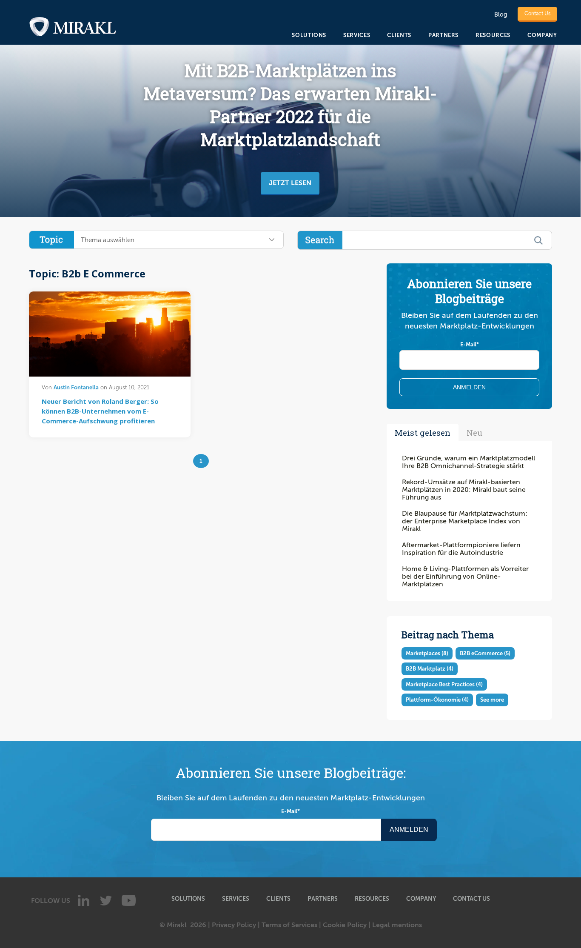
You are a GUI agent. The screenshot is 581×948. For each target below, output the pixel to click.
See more (492, 700)
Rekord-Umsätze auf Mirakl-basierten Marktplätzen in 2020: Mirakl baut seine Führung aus (464, 489)
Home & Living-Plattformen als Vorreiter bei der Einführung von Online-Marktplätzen (465, 576)
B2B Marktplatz (429, 668)
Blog (500, 14)
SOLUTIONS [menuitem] (309, 35)
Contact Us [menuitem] (471, 898)
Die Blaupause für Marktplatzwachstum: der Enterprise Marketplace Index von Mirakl (464, 521)
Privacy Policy (234, 925)
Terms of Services (289, 925)
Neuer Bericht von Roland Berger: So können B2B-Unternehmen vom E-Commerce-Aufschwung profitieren (100, 411)
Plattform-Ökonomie (437, 700)
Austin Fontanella (76, 387)
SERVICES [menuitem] (356, 35)
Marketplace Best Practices (444, 684)
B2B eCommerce (485, 653)
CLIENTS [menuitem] (399, 35)
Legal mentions (397, 925)
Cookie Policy (345, 925)
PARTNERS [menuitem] (443, 35)
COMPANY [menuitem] (542, 35)
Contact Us (537, 14)
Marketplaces (427, 653)
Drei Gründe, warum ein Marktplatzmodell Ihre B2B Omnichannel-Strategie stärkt (468, 462)
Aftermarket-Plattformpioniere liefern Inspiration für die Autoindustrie (461, 549)
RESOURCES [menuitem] (493, 35)
